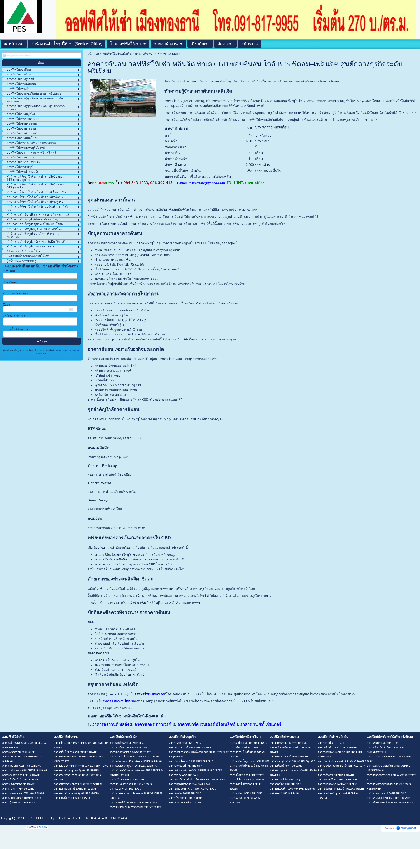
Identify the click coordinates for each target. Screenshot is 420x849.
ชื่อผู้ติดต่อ (10, 282)
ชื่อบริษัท (9, 271)
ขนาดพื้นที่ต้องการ (15, 329)
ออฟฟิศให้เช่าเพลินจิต (117, 53)
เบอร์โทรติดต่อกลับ (16, 293)
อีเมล (6, 304)
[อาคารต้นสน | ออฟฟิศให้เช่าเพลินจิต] (123, 97)
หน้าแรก (93, 53)
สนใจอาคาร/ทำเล (15, 315)
